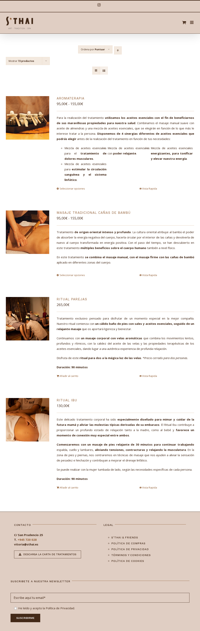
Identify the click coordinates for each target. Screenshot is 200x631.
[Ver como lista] (104, 70)
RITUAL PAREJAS (72, 299)
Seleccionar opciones (72, 188)
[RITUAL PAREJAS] (27, 318)
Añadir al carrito (69, 376)
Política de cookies (127, 561)
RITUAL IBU (67, 400)
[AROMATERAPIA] (27, 118)
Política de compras (128, 543)
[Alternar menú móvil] (192, 22)
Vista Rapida (149, 188)
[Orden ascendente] (118, 50)
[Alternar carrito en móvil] (184, 22)
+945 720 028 (27, 540)
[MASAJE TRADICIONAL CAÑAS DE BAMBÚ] (27, 232)
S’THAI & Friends (124, 537)
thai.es (33, 544)
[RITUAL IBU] (27, 419)
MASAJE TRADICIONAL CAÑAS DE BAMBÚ (94, 213)
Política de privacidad (130, 549)
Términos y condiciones (131, 555)
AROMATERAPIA (70, 98)
